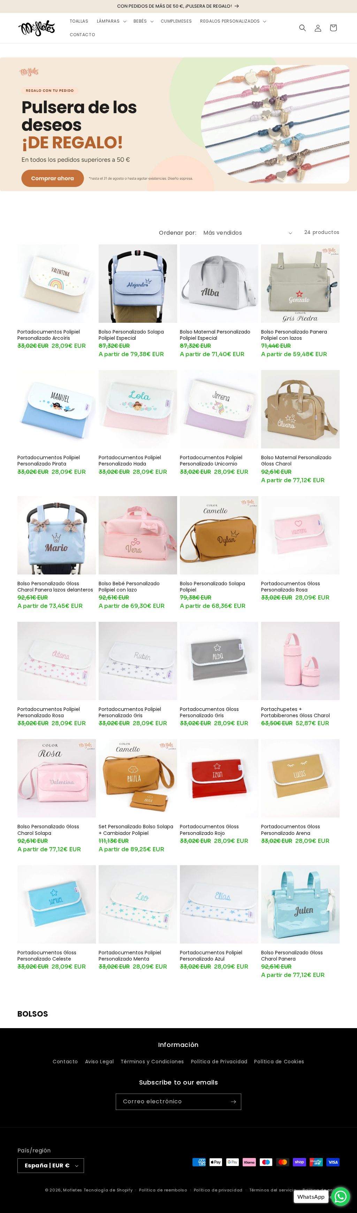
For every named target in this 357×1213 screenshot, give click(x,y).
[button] (111, 21)
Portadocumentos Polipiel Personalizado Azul (211, 955)
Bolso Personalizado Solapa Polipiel (212, 586)
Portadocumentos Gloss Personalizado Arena (290, 829)
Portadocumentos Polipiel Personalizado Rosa (48, 712)
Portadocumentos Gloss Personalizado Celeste (46, 955)
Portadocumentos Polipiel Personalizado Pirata (48, 460)
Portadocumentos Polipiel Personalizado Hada (130, 460)
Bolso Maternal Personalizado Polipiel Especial (215, 335)
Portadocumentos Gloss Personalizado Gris (209, 712)
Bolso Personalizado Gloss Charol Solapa (48, 829)
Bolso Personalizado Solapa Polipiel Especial (131, 335)
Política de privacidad (218, 1190)
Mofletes (72, 1190)
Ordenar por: (177, 233)
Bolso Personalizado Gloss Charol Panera (292, 955)
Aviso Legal (99, 1061)
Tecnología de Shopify (108, 1190)
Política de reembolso (163, 1190)
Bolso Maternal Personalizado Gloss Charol (296, 460)
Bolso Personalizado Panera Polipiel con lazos (294, 335)
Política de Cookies (279, 1061)
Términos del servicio (272, 1190)
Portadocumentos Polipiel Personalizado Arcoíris (48, 335)
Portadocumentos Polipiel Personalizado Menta (130, 955)
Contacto (65, 1061)
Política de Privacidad (219, 1061)
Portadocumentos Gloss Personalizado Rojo (209, 829)
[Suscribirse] (233, 1102)
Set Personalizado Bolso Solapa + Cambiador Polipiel (136, 829)
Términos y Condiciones (152, 1061)
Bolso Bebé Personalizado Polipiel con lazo (129, 586)
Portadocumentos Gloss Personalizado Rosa (290, 586)
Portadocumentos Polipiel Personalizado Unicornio (211, 460)
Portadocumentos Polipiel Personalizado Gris (130, 712)
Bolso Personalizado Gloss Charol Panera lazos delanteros (55, 586)
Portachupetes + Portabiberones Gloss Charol (295, 712)
